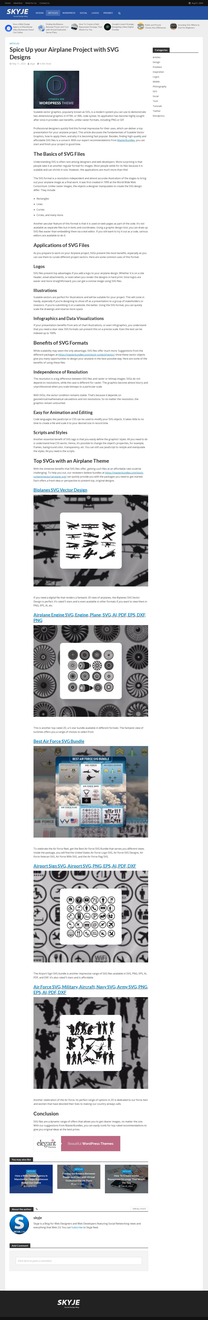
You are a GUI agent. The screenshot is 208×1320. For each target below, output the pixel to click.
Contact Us (44, 3)
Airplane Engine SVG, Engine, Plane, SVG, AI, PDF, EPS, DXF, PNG (89, 617)
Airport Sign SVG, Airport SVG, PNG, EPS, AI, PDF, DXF (84, 865)
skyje (32, 63)
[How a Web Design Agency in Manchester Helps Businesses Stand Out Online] (8, 28)
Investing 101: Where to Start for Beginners (188, 26)
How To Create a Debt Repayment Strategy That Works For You (90, 27)
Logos (95, 12)
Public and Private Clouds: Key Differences (155, 26)
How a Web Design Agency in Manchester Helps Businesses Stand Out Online (23, 28)
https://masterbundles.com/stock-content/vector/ (86, 354)
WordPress (68, 12)
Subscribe (77, 1227)
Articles (53, 12)
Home (8, 3)
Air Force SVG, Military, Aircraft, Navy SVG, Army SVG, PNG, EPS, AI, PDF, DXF (90, 989)
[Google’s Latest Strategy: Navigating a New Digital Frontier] (107, 26)
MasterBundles (126, 140)
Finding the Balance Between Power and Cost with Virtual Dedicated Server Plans (57, 28)
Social (83, 12)
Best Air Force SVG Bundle (58, 741)
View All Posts (139, 1209)
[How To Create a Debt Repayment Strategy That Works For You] (74, 26)
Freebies (108, 12)
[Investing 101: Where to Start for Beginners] (173, 26)
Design (40, 12)
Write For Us (31, 3)
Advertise (18, 3)
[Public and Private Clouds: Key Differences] (140, 26)
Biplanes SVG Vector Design (60, 489)
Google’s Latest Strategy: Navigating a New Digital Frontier (123, 27)
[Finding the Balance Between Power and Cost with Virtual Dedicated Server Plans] (41, 28)
